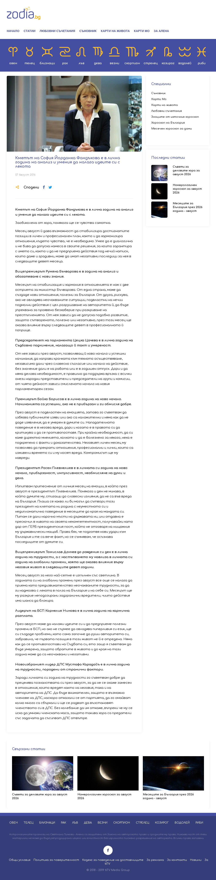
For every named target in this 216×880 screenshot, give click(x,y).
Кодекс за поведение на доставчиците (112, 860)
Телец (29, 63)
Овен (13, 63)
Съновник (88, 31)
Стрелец (151, 63)
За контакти (177, 860)
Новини (195, 860)
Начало (13, 31)
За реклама (155, 860)
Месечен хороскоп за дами (171, 128)
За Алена (161, 31)
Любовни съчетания (57, 31)
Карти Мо (142, 31)
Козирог (168, 63)
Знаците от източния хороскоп (175, 116)
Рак (65, 63)
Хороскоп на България (168, 122)
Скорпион (132, 63)
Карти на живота (115, 31)
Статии (29, 31)
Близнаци (47, 63)
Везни (114, 63)
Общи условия (19, 860)
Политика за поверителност (56, 860)
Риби (201, 63)
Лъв (81, 63)
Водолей (184, 63)
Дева (98, 63)
